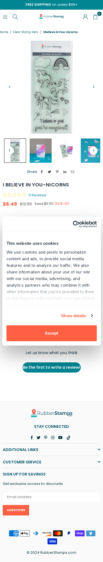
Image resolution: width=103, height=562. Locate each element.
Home (4, 32)
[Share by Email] (73, 172)
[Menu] (5, 16)
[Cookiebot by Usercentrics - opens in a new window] (73, 224)
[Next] (93, 87)
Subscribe (16, 510)
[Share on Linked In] (65, 172)
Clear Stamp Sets (25, 32)
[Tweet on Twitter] (50, 172)
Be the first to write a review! (51, 367)
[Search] (15, 16)
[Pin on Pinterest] (57, 172)
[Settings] (85, 16)
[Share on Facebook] (42, 172)
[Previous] (9, 87)
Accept (51, 333)
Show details (73, 315)
